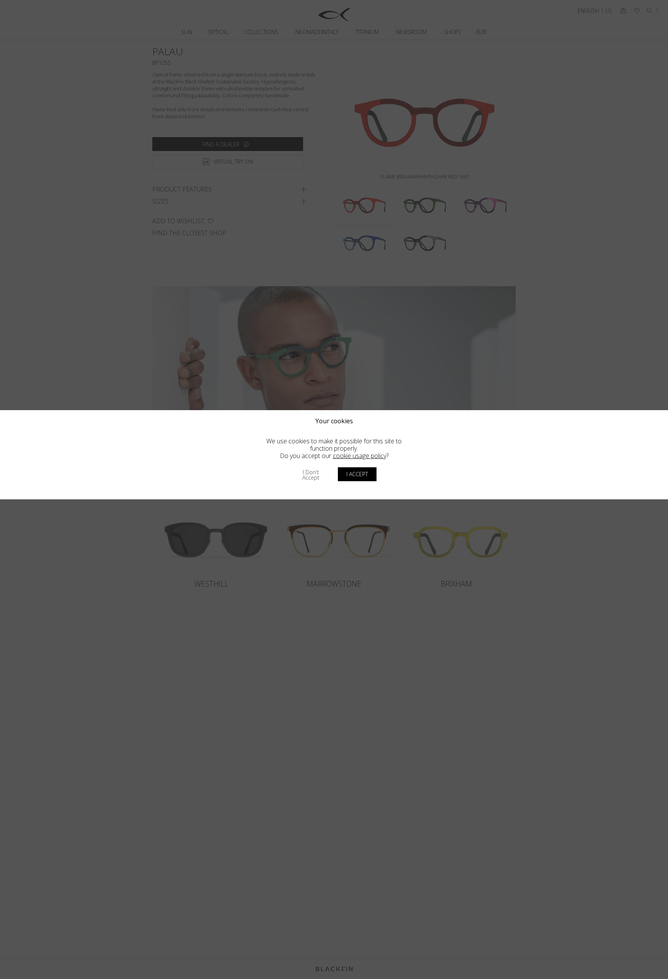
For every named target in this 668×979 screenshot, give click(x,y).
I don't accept (310, 474)
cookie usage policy (359, 455)
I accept (357, 474)
